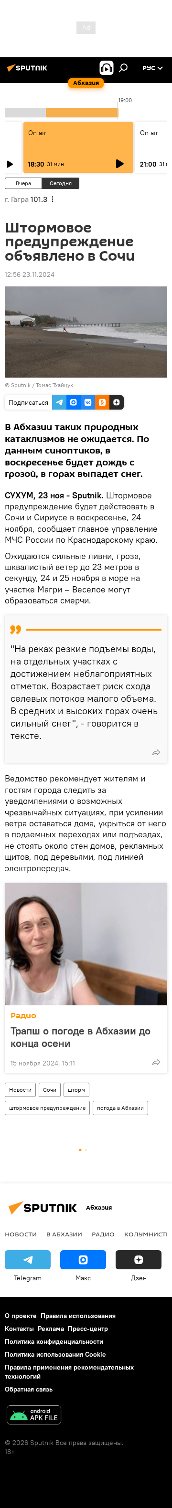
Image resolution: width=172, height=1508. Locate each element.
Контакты (19, 1328)
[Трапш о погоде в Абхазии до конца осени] (86, 944)
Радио (23, 1016)
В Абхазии (64, 1234)
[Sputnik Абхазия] (29, 71)
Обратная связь (29, 1389)
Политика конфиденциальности (54, 1341)
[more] (156, 752)
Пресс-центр (88, 1328)
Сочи (49, 1089)
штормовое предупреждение (47, 1107)
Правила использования (78, 1315)
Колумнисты (148, 1234)
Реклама (51, 1328)
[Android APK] (33, 1416)
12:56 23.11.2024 (29, 274)
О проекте (21, 1315)
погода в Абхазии (120, 1107)
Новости (20, 1089)
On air (37, 132)
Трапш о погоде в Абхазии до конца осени (80, 1036)
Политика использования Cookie (55, 1354)
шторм (76, 1089)
